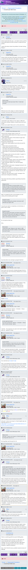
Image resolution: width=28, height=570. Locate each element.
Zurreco (8, 243)
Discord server (10, 21)
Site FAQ (21, 16)
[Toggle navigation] (25, 2)
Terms (16, 568)
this (10, 360)
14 (20, 32)
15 (23, 32)
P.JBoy (7, 416)
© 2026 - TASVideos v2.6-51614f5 (7, 568)
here (6, 298)
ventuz (7, 80)
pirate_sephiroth (10, 265)
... (8, 32)
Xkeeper (8, 37)
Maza (7, 117)
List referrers (23, 568)
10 (13, 32)
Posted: (7, 34)
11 (15, 32)
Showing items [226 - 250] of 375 (16, 30)
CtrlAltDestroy (9, 533)
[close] (25, 14)
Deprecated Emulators (14, 8)
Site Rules (21, 19)
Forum (4, 8)
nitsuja (7, 129)
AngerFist (8, 52)
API (19, 568)
